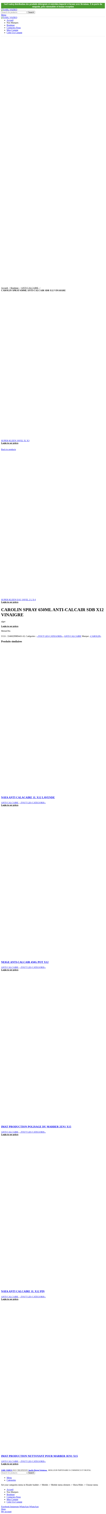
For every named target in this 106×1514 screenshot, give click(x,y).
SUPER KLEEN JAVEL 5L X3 (15, 440)
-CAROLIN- (95, 636)
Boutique (14, 288)
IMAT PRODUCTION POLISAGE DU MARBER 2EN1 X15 (36, 1126)
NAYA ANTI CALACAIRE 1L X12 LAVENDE (28, 797)
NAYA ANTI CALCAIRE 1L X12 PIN (23, 1291)
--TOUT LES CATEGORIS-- (50, 636)
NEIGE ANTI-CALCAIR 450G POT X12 (25, 962)
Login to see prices (9, 443)
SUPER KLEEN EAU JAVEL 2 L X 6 (18, 599)
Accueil (4, 288)
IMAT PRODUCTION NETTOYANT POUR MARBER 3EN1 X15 (39, 1456)
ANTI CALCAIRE (30, 288)
